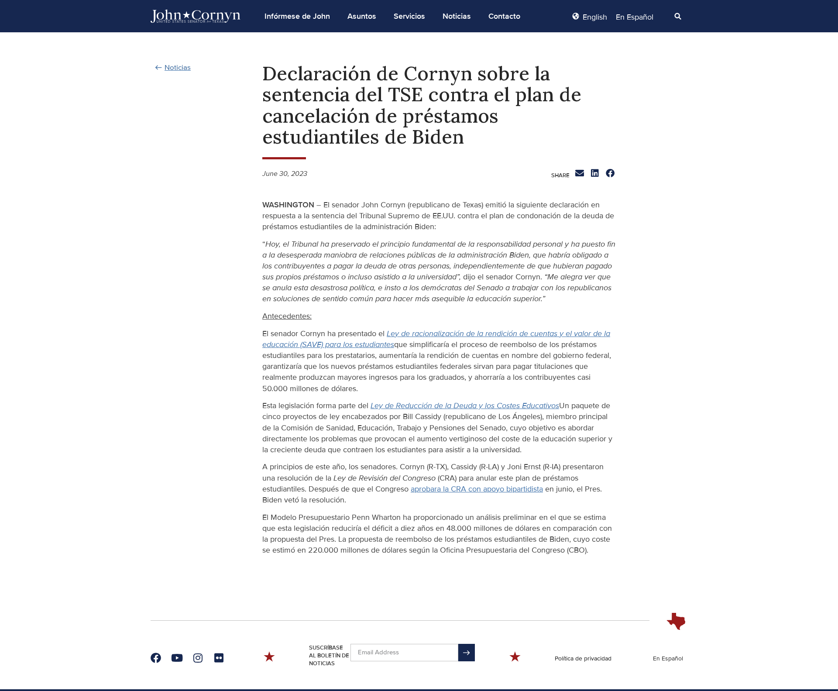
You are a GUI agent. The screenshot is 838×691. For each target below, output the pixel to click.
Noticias (457, 16)
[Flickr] (218, 657)
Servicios (409, 16)
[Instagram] (197, 657)
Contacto (504, 16)
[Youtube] (176, 657)
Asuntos (361, 16)
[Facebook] (155, 657)
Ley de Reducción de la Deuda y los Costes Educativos (465, 405)
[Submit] (466, 652)
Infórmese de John (297, 16)
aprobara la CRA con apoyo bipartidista (477, 489)
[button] (297, 16)
